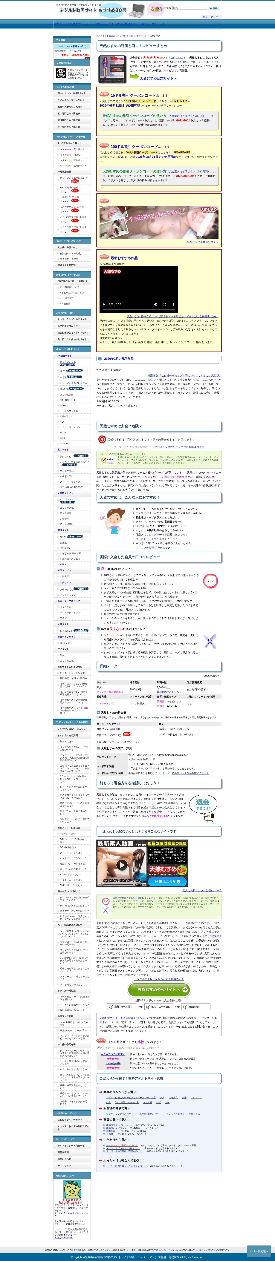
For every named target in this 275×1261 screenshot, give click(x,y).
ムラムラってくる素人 (113, 1054)
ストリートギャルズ (152, 538)
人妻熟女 (173, 1097)
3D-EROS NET (67, 400)
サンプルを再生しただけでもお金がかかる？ (74, 748)
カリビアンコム (68, 361)
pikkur (63, 438)
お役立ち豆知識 (65, 1016)
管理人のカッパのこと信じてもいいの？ (74, 820)
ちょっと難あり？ (175, 1114)
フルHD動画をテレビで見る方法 (74, 1023)
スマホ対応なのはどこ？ (72, 984)
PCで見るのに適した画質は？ (73, 281)
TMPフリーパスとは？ (71, 885)
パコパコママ (68, 499)
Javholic (64, 443)
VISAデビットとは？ (70, 874)
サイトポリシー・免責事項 (71, 1145)
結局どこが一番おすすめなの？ (73, 812)
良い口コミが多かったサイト (72, 339)
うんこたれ (65, 607)
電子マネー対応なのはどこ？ (74, 911)
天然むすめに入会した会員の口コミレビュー (135, 898)
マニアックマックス (70, 612)
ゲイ (167, 1102)
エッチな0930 (67, 508)
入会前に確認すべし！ (69, 247)
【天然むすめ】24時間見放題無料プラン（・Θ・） (73, 701)
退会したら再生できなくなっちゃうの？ (74, 788)
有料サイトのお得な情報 (70, 666)
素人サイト (142, 36)
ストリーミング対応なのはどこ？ (74, 978)
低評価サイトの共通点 (71, 253)
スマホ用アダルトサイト (70, 326)
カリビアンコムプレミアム (73, 383)
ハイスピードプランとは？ (73, 858)
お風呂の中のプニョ (70, 559)
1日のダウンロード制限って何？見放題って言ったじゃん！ (74, 779)
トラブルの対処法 (67, 990)
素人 (162, 1097)
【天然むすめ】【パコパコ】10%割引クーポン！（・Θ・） (74, 710)
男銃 (62, 655)
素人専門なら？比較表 (69, 113)
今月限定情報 (64, 171)
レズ (158, 1102)
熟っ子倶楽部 (67, 524)
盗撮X (63, 564)
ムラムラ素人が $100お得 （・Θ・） (73, 229)
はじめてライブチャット (70, 1119)
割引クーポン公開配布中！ (73, 673)
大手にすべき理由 (69, 259)
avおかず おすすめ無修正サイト (122, 24)
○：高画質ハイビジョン (72, 293)
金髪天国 (64, 576)
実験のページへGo (63, 1237)
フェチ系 (147, 1102)
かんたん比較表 (93, 24)
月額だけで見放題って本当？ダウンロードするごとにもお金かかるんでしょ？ (74, 768)
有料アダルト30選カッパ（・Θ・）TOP (114, 36)
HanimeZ (64, 643)
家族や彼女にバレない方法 (73, 1030)
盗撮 (184, 1097)
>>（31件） (76, 51)
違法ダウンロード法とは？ (73, 863)
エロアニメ (196, 1097)
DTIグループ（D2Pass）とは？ (73, 840)
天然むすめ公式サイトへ (158, 78)
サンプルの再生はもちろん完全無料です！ (159, 979)
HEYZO (64, 371)
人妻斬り (64, 518)
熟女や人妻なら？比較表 (70, 106)
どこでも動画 (67, 394)
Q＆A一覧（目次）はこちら (72, 728)
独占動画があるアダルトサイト (73, 332)
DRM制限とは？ (68, 847)
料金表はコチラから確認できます (190, 773)
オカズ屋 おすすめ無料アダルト (73, 1128)
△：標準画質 (67, 298)
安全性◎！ (72, 149)
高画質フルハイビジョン (118, 1125)
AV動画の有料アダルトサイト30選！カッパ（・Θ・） (126, 1257)
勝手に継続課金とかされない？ (73, 1086)
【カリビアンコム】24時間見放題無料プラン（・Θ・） (74, 685)
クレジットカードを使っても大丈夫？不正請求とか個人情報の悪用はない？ (74, 758)
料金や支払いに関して (69, 891)
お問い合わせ (64, 1159)
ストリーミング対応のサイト (72, 319)
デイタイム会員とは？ (71, 880)
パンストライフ (68, 595)
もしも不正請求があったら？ (74, 1005)
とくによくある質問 (68, 735)
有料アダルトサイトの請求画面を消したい (74, 998)
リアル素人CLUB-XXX (71, 487)
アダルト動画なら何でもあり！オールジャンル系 (131, 1097)
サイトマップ (210, 17)
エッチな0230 (67, 660)
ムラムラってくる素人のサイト (74, 464)
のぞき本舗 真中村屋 (70, 553)
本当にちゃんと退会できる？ (74, 1069)
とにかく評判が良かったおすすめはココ (126, 1166)
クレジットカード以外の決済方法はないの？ (74, 898)
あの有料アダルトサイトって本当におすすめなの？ (74, 796)
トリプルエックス (69, 411)
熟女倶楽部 (65, 513)
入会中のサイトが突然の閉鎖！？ (73, 1102)
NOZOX (64, 537)
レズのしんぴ (67, 631)
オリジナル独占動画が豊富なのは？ (124, 1151)
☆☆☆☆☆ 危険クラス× (73, 165)
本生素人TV (66, 476)
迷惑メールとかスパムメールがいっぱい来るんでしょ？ (74, 1094)
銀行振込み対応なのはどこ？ (74, 905)
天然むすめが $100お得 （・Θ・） (72, 209)
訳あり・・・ (73, 160)
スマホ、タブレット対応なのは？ (123, 1148)
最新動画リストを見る (169, 691)
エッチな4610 (149, 547)
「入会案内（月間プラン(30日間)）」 (188, 115)
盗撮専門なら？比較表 (69, 120)
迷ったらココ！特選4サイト (72, 93)
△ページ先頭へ (259, 1251)
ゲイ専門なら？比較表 (69, 127)
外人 (108, 1102)
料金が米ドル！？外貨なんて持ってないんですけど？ (74, 917)
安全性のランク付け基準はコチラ (184, 446)
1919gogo (65, 548)
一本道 (63, 377)
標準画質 (110, 1131)
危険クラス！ (195, 1114)
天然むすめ (67, 456)
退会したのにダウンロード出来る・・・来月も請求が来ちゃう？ (74, 1077)
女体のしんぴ (67, 589)
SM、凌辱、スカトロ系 (127, 1102)
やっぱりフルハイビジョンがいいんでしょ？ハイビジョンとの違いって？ (74, 934)
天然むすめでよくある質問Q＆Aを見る (122, 1017)
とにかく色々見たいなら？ (71, 100)
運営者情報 (63, 1152)
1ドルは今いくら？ (128, 741)
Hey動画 (64, 389)
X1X (62, 422)
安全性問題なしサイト (151, 1114)
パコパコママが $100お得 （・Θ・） (73, 219)
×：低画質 (65, 303)
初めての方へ (67, 741)
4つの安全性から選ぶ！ (69, 143)
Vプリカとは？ (67, 834)
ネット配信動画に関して (70, 925)
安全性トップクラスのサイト (120, 1114)
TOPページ (60, 24)
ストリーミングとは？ (71, 853)
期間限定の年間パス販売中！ (74, 678)
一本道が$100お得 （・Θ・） (69, 199)
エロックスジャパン (70, 427)
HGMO (63, 432)
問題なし (71, 155)
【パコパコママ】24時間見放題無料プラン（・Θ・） (73, 693)
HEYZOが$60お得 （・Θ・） (69, 189)
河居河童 (174, 1257)
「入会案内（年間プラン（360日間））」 (191, 171)
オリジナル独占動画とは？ (73, 869)
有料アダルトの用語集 (69, 827)
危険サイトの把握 (67, 265)
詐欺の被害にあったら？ (72, 1010)
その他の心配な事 (67, 1044)
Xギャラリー (66, 416)
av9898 (64, 405)
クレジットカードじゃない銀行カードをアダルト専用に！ (74, 1037)
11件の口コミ (178, 57)
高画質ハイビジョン (116, 1128)
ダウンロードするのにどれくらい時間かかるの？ (74, 943)
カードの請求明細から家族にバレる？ (74, 1062)
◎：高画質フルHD (69, 287)
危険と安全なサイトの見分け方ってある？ (74, 804)
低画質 (109, 1134)
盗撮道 (63, 542)
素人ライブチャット (153, 24)
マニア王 (64, 618)
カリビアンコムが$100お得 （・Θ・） (74, 180)
